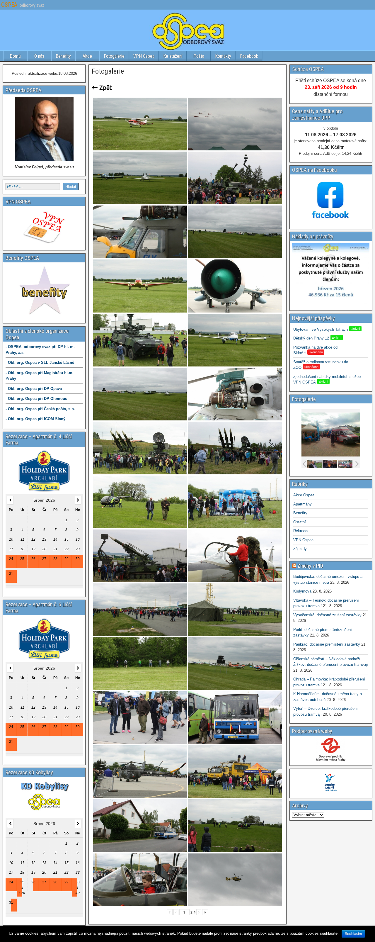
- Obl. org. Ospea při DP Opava (34, 388)
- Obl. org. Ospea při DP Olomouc (36, 398)
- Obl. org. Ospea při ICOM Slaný (35, 419)
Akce (87, 56)
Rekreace (301, 531)
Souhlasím (353, 934)
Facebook (249, 56)
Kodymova (302, 591)
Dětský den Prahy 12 (317, 338)
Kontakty (223, 56)
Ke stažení (172, 56)
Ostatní (299, 522)
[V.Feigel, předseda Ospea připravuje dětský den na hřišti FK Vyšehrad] (314, 464)
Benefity (63, 56)
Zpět (105, 88)
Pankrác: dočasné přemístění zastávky (326, 644)
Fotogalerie (114, 56)
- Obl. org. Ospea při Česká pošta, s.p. (40, 409)
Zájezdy (300, 548)
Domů (15, 56)
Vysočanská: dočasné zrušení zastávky (327, 615)
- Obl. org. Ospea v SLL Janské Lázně (40, 362)
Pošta (198, 56)
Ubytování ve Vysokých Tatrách (326, 329)
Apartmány (302, 504)
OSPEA (9, 4)
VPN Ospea (143, 56)
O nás (39, 56)
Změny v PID (310, 566)
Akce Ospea (303, 495)
